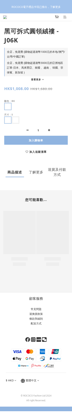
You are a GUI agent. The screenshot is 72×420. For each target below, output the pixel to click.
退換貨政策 (36, 314)
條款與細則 (36, 318)
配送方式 (36, 323)
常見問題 (36, 309)
